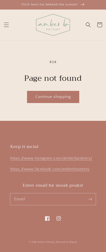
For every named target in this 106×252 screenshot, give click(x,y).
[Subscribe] (90, 199)
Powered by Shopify (66, 242)
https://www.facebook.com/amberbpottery (50, 169)
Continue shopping (53, 96)
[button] (6, 24)
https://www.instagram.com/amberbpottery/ (51, 158)
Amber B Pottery (46, 242)
